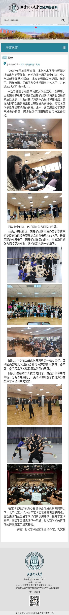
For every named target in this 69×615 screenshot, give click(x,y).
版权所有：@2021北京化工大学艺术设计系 (35, 613)
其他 (38, 64)
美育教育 (30, 64)
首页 (22, 64)
